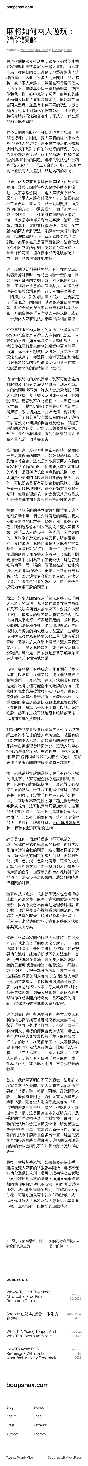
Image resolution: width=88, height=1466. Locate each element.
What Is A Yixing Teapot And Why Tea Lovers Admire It (31, 1333)
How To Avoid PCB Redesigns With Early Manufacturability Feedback (31, 1353)
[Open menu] (79, 7)
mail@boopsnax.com (34, 50)
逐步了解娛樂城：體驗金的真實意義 (24, 1243)
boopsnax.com (19, 7)
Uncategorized (62, 50)
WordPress (74, 1457)
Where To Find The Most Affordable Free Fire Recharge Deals (28, 1296)
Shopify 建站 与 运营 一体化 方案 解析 (32, 1316)
